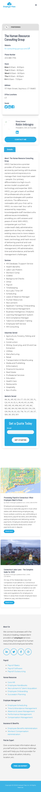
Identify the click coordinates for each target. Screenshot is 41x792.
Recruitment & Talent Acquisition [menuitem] (22, 688)
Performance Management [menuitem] (20, 714)
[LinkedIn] (9, 107)
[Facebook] (12, 107)
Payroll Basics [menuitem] (13, 665)
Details (10, 149)
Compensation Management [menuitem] (20, 717)
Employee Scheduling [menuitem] (17, 705)
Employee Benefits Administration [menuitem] (22, 728)
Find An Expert (20, 766)
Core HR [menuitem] (11, 682)
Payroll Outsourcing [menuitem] (17, 671)
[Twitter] (6, 107)
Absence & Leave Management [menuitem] (21, 711)
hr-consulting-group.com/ (16, 49)
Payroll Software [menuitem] (15, 668)
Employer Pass (22, 785)
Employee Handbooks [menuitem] (17, 685)
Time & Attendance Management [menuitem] (22, 708)
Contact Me (20, 139)
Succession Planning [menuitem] (17, 694)
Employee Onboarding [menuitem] (18, 691)
